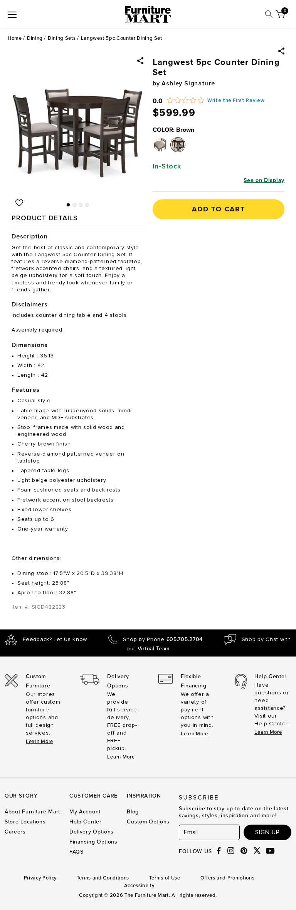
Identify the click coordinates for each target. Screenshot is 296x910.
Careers (15, 831)
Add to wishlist (19, 202)
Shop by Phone (163, 639)
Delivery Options (91, 831)
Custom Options (148, 821)
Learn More (39, 741)
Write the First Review (235, 100)
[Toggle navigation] (12, 14)
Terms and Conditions (103, 878)
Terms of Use (164, 878)
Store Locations (25, 821)
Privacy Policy (40, 878)
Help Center (85, 821)
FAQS (76, 852)
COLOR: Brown (173, 129)
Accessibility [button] (139, 886)
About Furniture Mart (32, 811)
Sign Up (267, 832)
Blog (133, 811)
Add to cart (218, 209)
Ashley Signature (188, 83)
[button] (281, 51)
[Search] (268, 14)
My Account (85, 811)
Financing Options (93, 842)
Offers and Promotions (227, 878)
